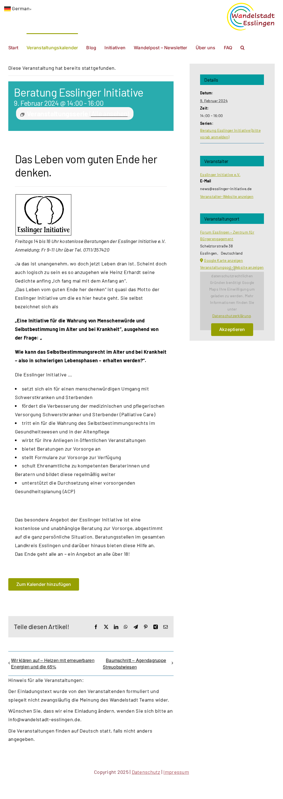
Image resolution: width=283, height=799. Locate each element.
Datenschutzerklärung (231, 315)
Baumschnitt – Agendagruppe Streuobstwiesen (134, 663)
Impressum (176, 772)
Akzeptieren (232, 329)
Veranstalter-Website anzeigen (226, 196)
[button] (242, 47)
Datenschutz (146, 772)
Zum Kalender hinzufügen (43, 584)
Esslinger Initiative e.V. (220, 174)
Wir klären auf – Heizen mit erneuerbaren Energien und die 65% (53, 663)
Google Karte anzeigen (223, 260)
